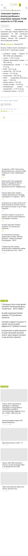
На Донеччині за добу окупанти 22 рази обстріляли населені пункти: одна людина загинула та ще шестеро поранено (14, 333)
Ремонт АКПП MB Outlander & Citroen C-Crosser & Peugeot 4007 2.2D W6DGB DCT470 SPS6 (13, 465)
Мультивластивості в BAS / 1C (12, 443)
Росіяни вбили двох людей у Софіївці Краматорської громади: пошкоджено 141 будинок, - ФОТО (13, 195)
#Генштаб (6, 100)
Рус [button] (5, 7)
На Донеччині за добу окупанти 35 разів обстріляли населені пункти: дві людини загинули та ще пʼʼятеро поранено (14, 206)
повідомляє (10, 44)
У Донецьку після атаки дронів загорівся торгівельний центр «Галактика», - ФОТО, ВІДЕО (14, 306)
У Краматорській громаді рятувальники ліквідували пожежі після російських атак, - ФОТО (13, 248)
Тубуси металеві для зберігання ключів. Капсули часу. (13, 488)
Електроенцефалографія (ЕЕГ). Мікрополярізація (12, 421)
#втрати (10, 100)
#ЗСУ (2, 100)
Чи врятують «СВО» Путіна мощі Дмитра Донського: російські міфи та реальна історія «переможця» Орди (14, 172)
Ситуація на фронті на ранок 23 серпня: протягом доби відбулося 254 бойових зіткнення (13, 216)
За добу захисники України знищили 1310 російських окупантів (11, 226)
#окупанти (15, 100)
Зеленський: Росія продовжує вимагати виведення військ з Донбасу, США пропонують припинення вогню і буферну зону (13, 184)
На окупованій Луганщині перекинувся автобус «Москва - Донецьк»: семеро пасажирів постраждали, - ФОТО (12, 237)
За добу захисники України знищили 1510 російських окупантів (12, 315)
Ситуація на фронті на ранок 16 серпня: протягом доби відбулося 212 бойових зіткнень (14, 324)
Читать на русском (5, 26)
